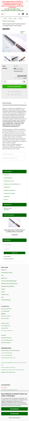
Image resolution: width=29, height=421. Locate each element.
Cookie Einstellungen (6, 299)
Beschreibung (6, 103)
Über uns (6, 199)
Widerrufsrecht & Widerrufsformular (9, 283)
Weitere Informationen (14, 417)
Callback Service (5, 294)
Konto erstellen (7, 256)
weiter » (15, 18)
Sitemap (3, 291)
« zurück (10, 18)
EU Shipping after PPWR (6, 272)
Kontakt (3, 289)
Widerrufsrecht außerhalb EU (7, 286)
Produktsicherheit (8, 154)
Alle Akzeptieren (14, 409)
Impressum (3, 269)
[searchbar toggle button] (19, 14)
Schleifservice (7, 187)
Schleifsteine (7, 196)
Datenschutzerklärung (16, 405)
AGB (2, 275)
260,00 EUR (14, 234)
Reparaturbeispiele (8, 178)
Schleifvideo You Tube (9, 181)
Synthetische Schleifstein (9, 190)
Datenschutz (4, 278)
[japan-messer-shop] (3, 14)
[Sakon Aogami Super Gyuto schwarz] (14, 42)
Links (2, 297)
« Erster (5, 18)
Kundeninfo (6, 174)
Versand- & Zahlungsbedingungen (9, 280)
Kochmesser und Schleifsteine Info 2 (12, 184)
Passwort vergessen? (9, 258)
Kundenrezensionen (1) (9, 158)
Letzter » (20, 18)
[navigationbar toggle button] (27, 14)
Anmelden (14, 252)
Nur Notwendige (14, 413)
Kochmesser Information (9, 193)
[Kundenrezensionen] (6, 30)
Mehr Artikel (6, 209)
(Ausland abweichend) (18, 71)
